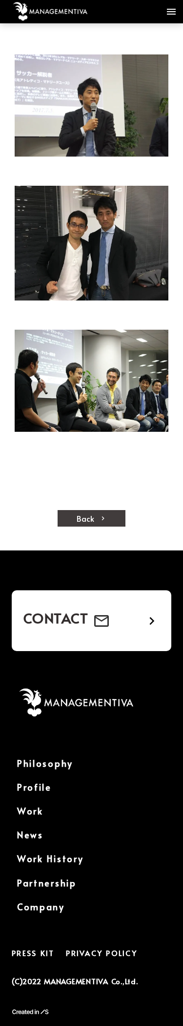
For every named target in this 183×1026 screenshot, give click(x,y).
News (30, 835)
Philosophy (45, 763)
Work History (50, 858)
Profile (34, 787)
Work (30, 811)
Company (41, 907)
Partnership (47, 883)
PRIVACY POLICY (101, 953)
